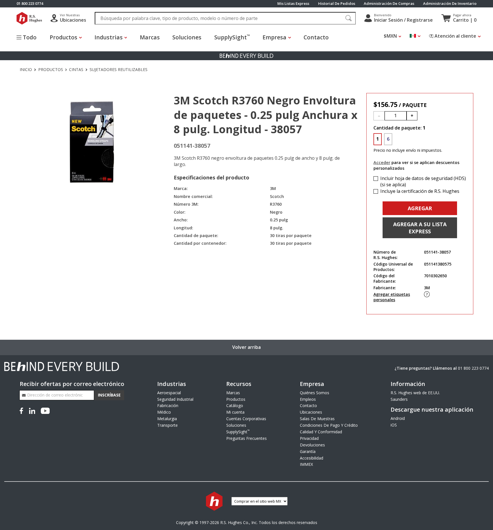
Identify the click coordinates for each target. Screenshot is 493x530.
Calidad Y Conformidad (321, 431)
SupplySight (232, 37)
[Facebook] (22, 410)
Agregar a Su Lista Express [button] (419, 227)
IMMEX (306, 464)
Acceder (381, 162)
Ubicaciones (311, 412)
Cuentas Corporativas (246, 418)
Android (398, 418)
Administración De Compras (389, 3)
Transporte (167, 425)
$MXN (390, 36)
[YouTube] (45, 410)
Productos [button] (63, 37)
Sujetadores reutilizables (119, 69)
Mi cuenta (235, 412)
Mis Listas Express (293, 3)
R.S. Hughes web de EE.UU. (415, 392)
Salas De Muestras (317, 418)
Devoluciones (312, 445)
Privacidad (309, 438)
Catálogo (234, 405)
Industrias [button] (108, 37)
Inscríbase (109, 395)
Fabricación (167, 405)
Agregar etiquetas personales (391, 297)
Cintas (76, 69)
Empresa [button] (274, 37)
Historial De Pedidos (336, 3)
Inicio (26, 69)
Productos (50, 69)
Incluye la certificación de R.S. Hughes (419, 191)
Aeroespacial (169, 392)
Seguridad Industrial (175, 399)
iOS (394, 425)
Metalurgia (167, 418)
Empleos (308, 399)
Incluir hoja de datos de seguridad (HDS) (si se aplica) (423, 181)
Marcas (150, 37)
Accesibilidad (311, 458)
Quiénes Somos (314, 392)
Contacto (316, 37)
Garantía (308, 451)
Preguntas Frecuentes (246, 438)
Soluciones (186, 37)
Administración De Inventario (449, 3)
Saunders (399, 399)
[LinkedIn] (32, 410)
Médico (164, 412)
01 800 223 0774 (473, 368)
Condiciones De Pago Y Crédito (329, 425)
